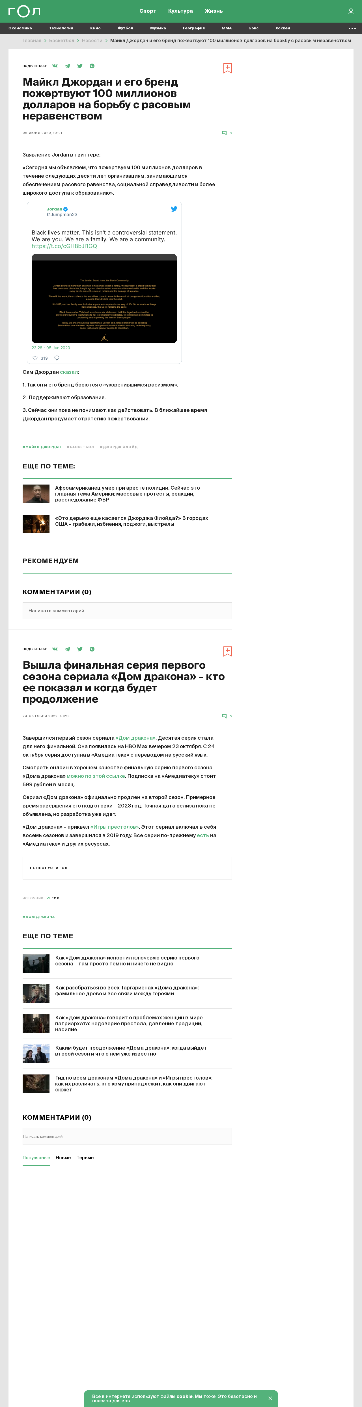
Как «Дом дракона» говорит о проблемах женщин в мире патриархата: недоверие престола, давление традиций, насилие (129, 1023)
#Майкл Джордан (42, 447)
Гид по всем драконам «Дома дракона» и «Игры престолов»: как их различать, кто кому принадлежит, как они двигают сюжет (133, 1084)
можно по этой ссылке (96, 776)
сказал (69, 372)
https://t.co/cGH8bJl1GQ (64, 246)
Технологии (61, 28)
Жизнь (214, 11)
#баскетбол (80, 447)
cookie (184, 1397)
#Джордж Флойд (118, 447)
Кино (95, 28)
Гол (55, 898)
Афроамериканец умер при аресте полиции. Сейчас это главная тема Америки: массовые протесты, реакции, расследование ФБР (127, 494)
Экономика (20, 28)
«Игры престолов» (114, 827)
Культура (180, 11)
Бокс (253, 28)
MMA (227, 28)
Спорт (147, 11)
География (194, 28)
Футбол (125, 28)
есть (203, 835)
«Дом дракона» (136, 738)
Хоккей (282, 28)
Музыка (158, 28)
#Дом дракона (39, 917)
